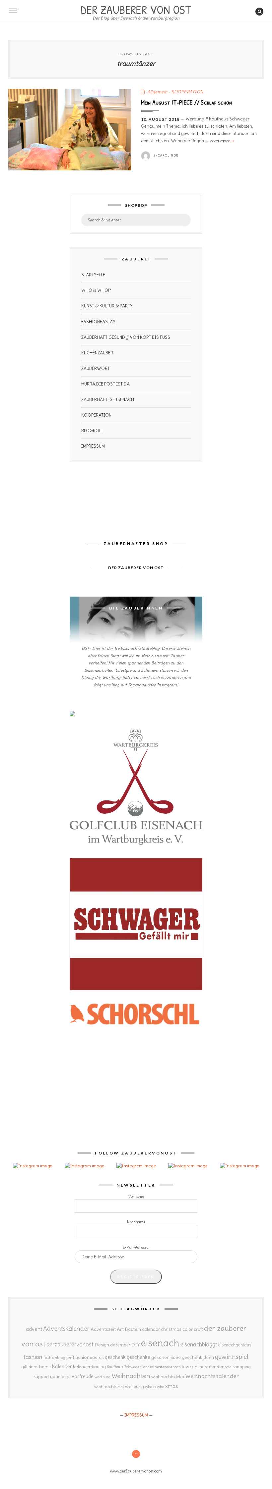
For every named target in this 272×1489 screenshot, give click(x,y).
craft (198, 1329)
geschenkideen (198, 1357)
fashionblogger (57, 1357)
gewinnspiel (231, 1357)
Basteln (133, 1329)
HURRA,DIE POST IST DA (105, 384)
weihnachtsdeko (167, 1376)
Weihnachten (130, 1376)
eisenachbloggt (198, 1344)
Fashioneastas (88, 1357)
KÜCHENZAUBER (97, 353)
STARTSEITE (93, 275)
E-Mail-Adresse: (136, 1247)
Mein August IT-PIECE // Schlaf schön (186, 102)
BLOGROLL (92, 430)
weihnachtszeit (109, 1386)
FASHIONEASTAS (98, 322)
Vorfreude (82, 1376)
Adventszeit (103, 1329)
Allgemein (157, 92)
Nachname (136, 1222)
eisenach (160, 1343)
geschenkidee (166, 1357)
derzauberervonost (70, 1344)
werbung (134, 1386)
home (45, 1367)
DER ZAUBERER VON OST (136, 9)
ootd (228, 1367)
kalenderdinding (89, 1367)
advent (34, 1329)
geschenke (138, 1357)
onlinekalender (208, 1367)
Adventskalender (66, 1328)
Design (102, 1345)
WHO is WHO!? (96, 290)
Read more (221, 141)
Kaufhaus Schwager (124, 1366)
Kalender (62, 1366)
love (186, 1367)
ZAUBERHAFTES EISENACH (107, 399)
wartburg (102, 1377)
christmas (171, 1329)
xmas (171, 1386)
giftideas (29, 1367)
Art (120, 1329)
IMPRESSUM (93, 446)
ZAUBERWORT (95, 368)
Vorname (136, 1196)
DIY (135, 1345)
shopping (242, 1366)
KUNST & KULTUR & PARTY (106, 306)
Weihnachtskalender (212, 1376)
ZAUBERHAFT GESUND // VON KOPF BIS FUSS (125, 337)
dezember (120, 1345)
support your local (52, 1376)
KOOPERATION (187, 92)
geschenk (115, 1357)
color (187, 1329)
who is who (154, 1386)
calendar (151, 1329)
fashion (33, 1357)
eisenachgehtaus (234, 1344)
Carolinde (168, 155)
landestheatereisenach (161, 1367)
